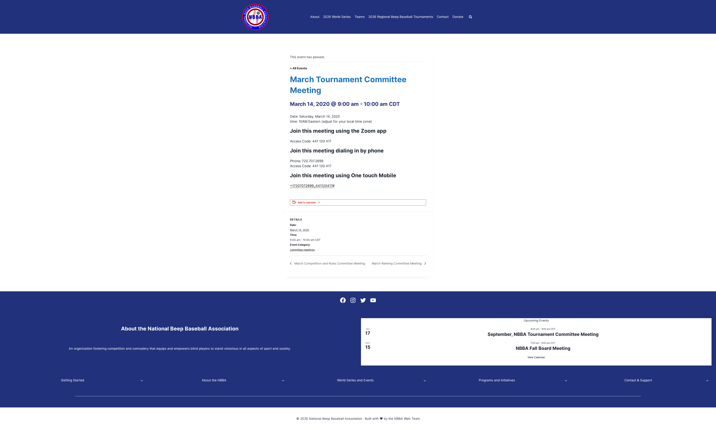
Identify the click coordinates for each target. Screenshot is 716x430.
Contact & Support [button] (638, 380)
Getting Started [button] (72, 380)
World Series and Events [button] (355, 380)
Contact (443, 17)
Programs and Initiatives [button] (497, 380)
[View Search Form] (470, 17)
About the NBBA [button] (214, 380)
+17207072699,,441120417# (312, 186)
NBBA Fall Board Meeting (543, 348)
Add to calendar (307, 202)
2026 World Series (337, 17)
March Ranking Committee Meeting (397, 263)
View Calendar (536, 357)
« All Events (298, 68)
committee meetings (302, 249)
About (314, 17)
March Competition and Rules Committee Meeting (329, 263)
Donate (458, 17)
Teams (360, 17)
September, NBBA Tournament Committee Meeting (543, 334)
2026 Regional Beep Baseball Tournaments (400, 17)
